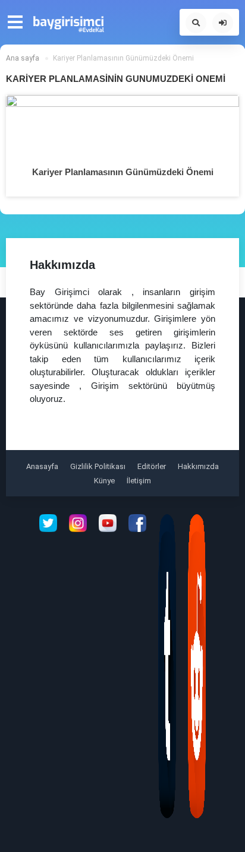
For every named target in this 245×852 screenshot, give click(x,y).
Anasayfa (42, 466)
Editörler (151, 466)
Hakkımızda (198, 466)
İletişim (139, 480)
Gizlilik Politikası (97, 466)
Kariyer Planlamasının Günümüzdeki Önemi (122, 172)
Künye (104, 480)
